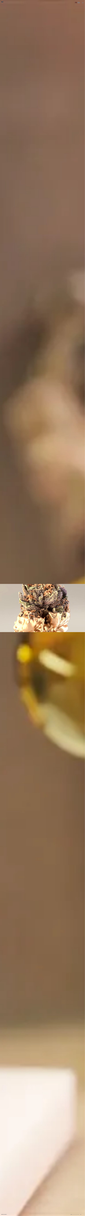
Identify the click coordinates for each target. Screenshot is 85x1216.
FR (76, 2)
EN (79, 2)
